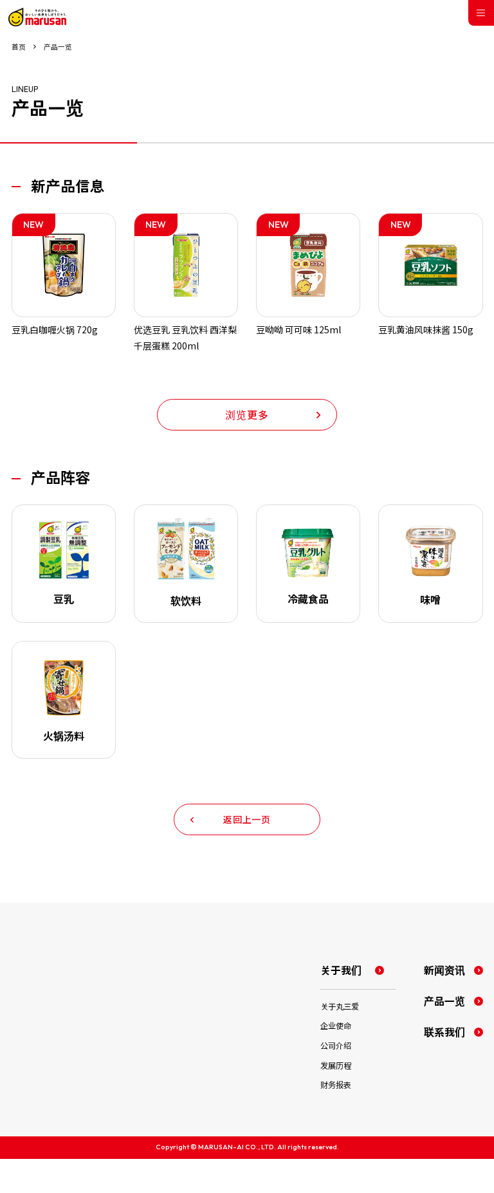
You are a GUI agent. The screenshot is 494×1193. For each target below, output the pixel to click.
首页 (19, 47)
